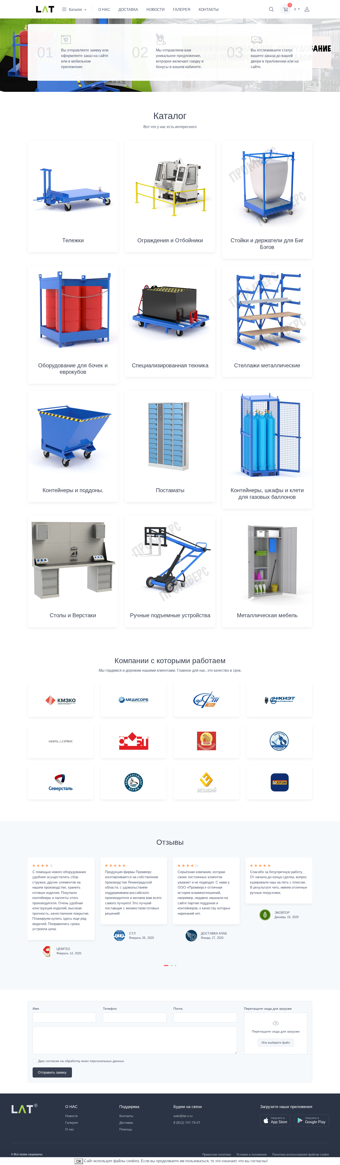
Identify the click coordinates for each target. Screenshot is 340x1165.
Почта (177, 1008)
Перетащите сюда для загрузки (268, 1008)
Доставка (126, 1122)
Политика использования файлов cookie (300, 1154)
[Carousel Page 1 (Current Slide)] (166, 965)
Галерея (71, 1122)
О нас (69, 1129)
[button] (271, 9)
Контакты (126, 1116)
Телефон (110, 1008)
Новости (71, 1116)
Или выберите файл (276, 1042)
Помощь (125, 1129)
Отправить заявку (52, 1072)
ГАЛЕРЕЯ (181, 10)
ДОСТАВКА (128, 10)
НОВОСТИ (155, 10)
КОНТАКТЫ (209, 10)
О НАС (104, 10)
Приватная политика (216, 1154)
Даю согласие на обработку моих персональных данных (81, 1061)
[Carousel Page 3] (175, 965)
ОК (78, 1161)
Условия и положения (251, 1154)
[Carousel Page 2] (171, 965)
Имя (36, 1008)
